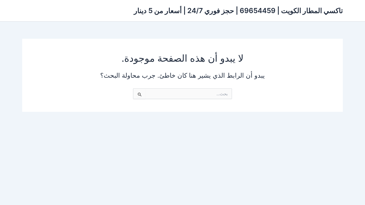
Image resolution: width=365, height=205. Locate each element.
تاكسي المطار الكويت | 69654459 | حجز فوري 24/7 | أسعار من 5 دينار (238, 10)
